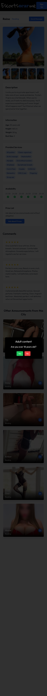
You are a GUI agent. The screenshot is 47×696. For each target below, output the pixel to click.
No (27, 353)
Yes (19, 353)
